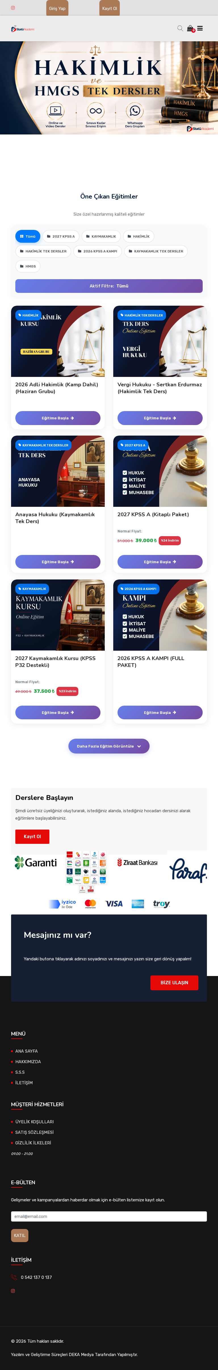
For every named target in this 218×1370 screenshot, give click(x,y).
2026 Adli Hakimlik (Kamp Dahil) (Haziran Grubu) (56, 388)
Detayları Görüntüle (61, 347)
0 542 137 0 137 (36, 1277)
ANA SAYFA (26, 1051)
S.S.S (20, 1072)
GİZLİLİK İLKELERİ (33, 1143)
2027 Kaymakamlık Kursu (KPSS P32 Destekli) (55, 662)
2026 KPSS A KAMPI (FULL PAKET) (151, 662)
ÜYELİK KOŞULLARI (34, 1121)
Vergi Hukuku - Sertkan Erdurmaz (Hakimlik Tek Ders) (160, 388)
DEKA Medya (81, 1354)
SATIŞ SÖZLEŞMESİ (34, 1132)
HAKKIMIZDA (28, 1061)
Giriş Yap (57, 8)
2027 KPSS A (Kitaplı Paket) (153, 514)
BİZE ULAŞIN (174, 982)
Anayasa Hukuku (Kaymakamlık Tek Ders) (55, 518)
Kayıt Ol (109, 8)
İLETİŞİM (24, 1082)
